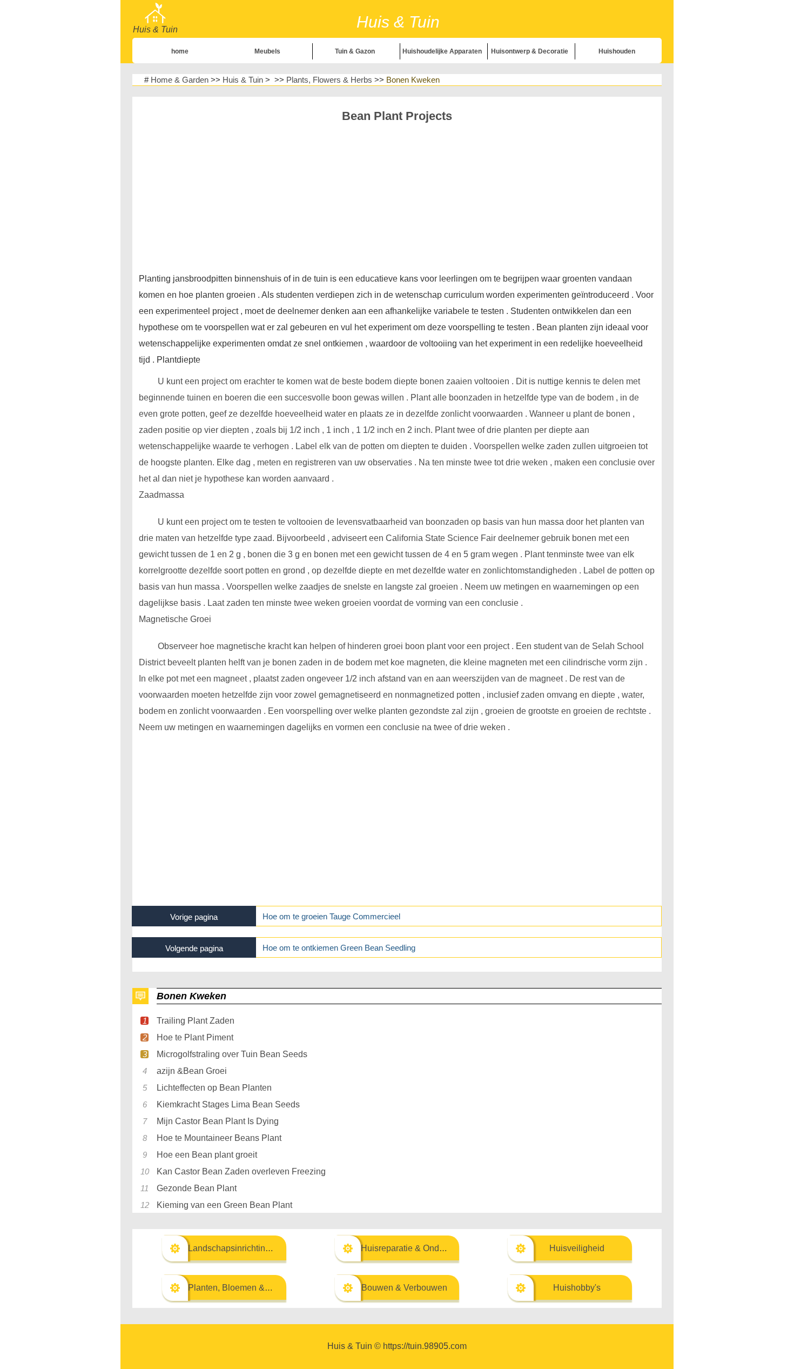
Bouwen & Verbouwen (404, 1287)
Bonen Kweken (413, 79)
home (180, 51)
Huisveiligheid (576, 1248)
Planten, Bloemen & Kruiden (242, 1287)
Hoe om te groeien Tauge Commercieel (331, 916)
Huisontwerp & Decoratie (529, 51)
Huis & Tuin (243, 79)
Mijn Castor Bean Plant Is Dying (218, 1121)
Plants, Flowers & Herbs (329, 79)
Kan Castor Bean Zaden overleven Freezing (241, 1171)
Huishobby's (577, 1287)
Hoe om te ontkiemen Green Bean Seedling (339, 947)
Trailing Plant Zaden (195, 1020)
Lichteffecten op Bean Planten (214, 1087)
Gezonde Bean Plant (197, 1188)
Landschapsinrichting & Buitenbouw (257, 1248)
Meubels (267, 51)
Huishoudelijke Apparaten (442, 51)
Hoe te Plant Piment (195, 1037)
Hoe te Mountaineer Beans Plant (219, 1138)
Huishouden (616, 51)
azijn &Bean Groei (192, 1071)
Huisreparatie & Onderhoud (413, 1248)
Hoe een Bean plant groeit (207, 1154)
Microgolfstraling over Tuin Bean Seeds (232, 1054)
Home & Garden (179, 79)
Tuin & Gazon (355, 51)
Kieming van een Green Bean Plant (224, 1205)
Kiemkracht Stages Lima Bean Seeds (228, 1104)
